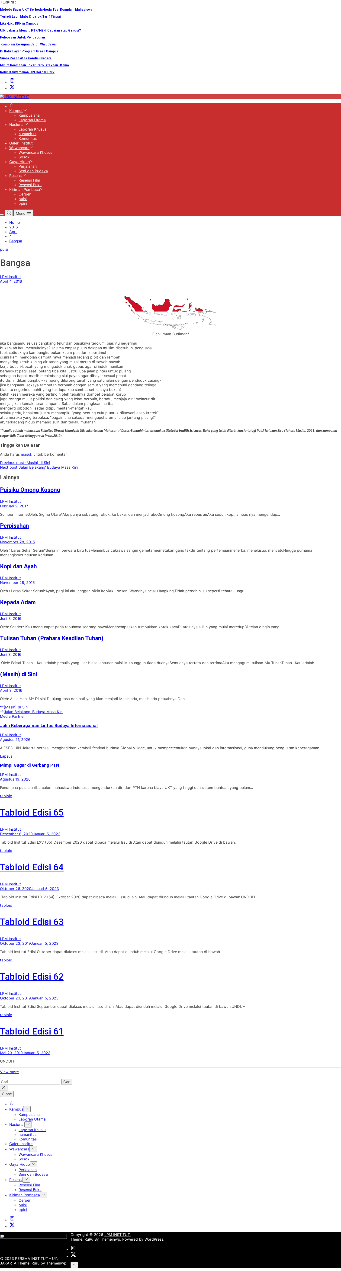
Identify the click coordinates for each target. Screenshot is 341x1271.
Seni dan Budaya (33, 171)
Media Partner (12, 716)
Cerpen (25, 194)
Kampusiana (29, 115)
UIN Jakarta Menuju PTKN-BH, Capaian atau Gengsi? (40, 30)
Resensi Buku (30, 184)
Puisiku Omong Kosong (30, 490)
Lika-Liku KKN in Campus (19, 23)
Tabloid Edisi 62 (32, 976)
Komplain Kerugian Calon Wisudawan (29, 44)
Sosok (24, 157)
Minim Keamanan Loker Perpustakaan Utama (34, 65)
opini (23, 203)
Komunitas (28, 138)
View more (9, 1071)
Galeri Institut (21, 143)
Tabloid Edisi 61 (32, 1031)
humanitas (27, 133)
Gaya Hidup (19, 161)
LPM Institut (10, 276)
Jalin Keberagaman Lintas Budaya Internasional (49, 725)
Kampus (16, 110)
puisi (23, 198)
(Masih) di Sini (18, 674)
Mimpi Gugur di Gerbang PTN (29, 765)
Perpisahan (14, 525)
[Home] (11, 106)
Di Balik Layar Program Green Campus (29, 51)
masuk (26, 454)
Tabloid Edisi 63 (32, 922)
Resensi (16, 175)
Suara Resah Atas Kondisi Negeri (25, 58)
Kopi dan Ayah (18, 566)
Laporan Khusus (32, 129)
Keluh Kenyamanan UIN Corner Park (27, 72)
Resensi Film (29, 180)
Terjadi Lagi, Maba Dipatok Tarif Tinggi (30, 16)
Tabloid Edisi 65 (32, 812)
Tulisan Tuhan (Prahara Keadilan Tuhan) (51, 638)
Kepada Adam (18, 602)
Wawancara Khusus (35, 152)
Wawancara (19, 147)
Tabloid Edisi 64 (32, 867)
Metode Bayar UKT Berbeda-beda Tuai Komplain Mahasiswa (46, 9)
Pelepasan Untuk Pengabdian (22, 37)
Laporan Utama (32, 120)
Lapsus (6, 756)
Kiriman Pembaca (24, 189)
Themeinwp (56, 1263)
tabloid (6, 796)
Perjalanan (28, 166)
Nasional (16, 124)
